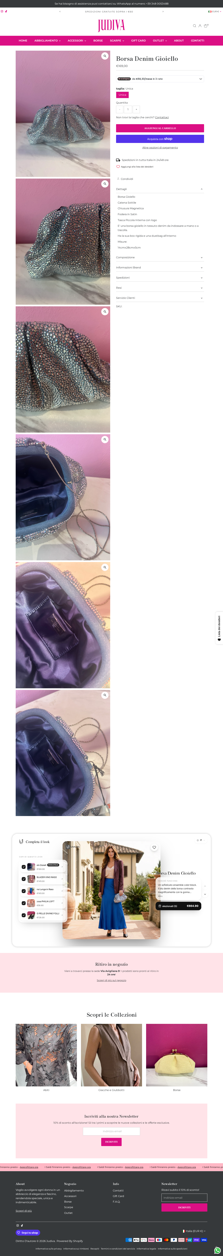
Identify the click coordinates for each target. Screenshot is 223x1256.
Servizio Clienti (125, 297)
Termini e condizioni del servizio (118, 1248)
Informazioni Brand (128, 267)
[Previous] (60, 11)
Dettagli (121, 189)
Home (23, 40)
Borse (98, 40)
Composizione (125, 257)
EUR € (215, 11)
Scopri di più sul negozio (111, 980)
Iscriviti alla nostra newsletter (124, 11)
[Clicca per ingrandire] (105, 56)
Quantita (122, 102)
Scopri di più (24, 1210)
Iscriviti (111, 1141)
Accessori (76, 40)
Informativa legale (146, 1248)
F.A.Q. (116, 1201)
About (179, 40)
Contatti (197, 40)
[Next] (163, 11)
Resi (119, 287)
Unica (122, 94)
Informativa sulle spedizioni (172, 1248)
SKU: (119, 306)
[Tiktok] (6, 12)
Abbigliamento (46, 40)
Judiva (50, 1241)
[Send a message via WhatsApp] (217, 1250)
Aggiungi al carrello (160, 128)
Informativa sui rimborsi (76, 1248)
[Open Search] (194, 25)
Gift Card (138, 40)
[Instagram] (2, 12)
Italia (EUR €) (194, 1231)
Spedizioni (123, 277)
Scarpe (116, 40)
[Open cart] (205, 25)
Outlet (159, 40)
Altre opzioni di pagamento (160, 147)
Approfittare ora (48, 1167)
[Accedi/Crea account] (200, 25)
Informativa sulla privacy (49, 1248)
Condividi (126, 178)
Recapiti (94, 1248)
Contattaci (162, 117)
